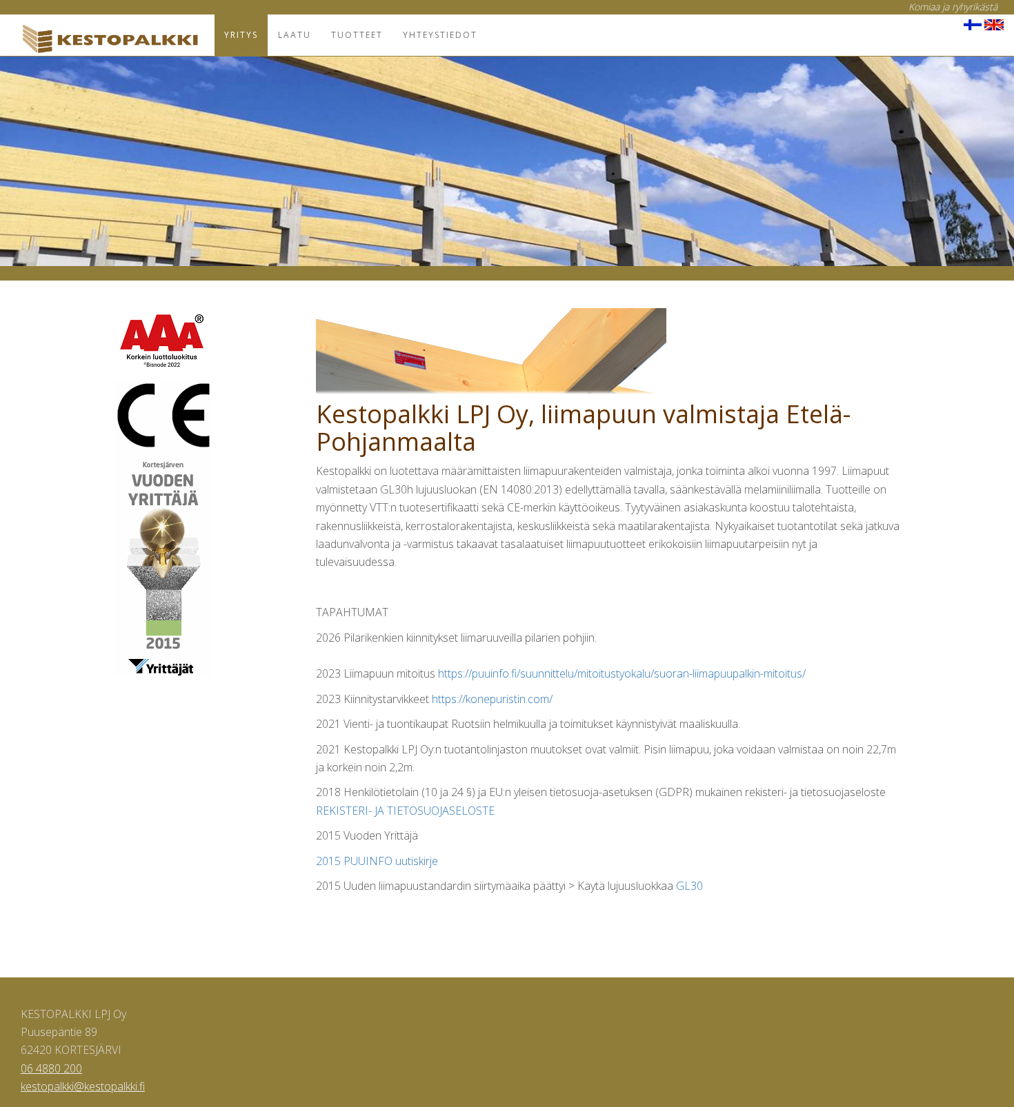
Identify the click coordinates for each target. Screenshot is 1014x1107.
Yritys (241, 35)
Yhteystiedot (440, 35)
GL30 (689, 885)
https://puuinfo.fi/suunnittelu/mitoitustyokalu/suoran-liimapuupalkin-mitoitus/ (622, 673)
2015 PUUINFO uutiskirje (377, 861)
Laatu (294, 35)
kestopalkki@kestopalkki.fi (83, 1086)
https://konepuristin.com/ (492, 699)
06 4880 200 (51, 1068)
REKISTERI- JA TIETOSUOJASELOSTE (405, 810)
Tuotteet (357, 35)
